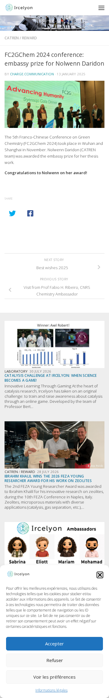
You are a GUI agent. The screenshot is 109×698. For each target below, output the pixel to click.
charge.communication (32, 74)
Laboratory (16, 371)
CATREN (12, 38)
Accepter (54, 644)
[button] (100, 575)
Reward (29, 38)
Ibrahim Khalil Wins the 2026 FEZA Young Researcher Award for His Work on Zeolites (48, 478)
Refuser (54, 660)
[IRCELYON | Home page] (29, 7)
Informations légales (51, 690)
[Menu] (101, 7)
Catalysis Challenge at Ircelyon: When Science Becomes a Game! (51, 377)
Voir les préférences (54, 677)
